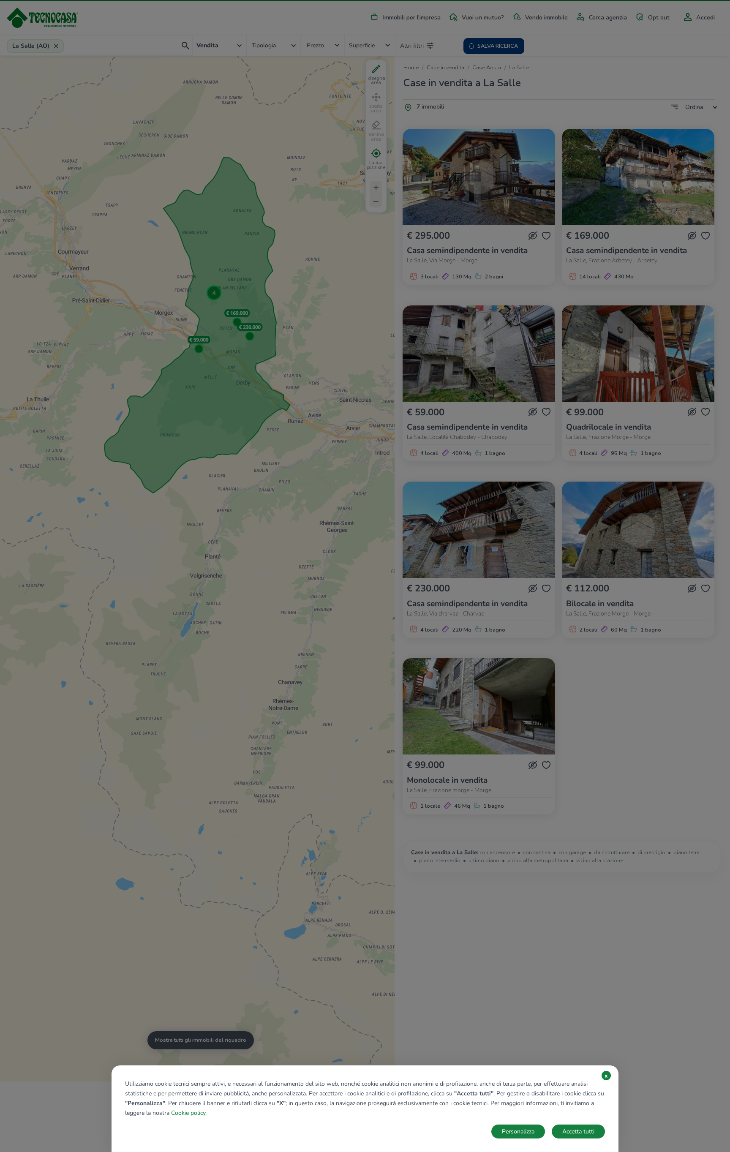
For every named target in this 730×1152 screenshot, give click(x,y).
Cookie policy (188, 1113)
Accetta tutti (578, 1131)
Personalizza (518, 1131)
